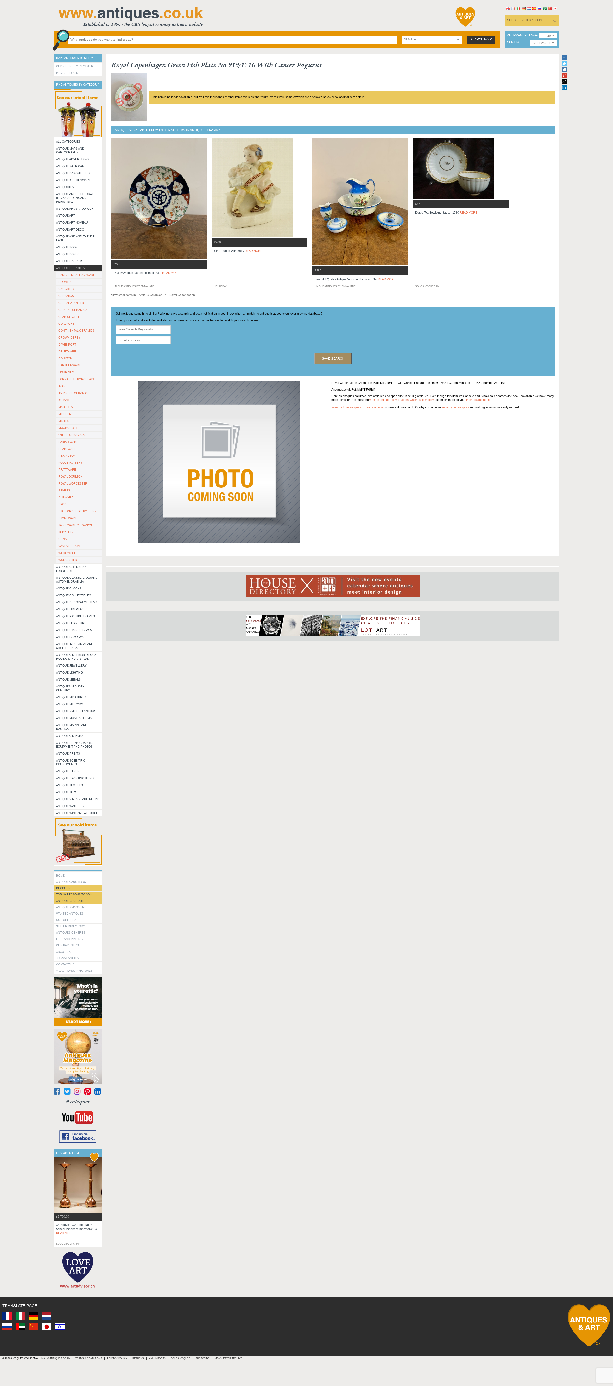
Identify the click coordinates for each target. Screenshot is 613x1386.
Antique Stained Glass (74, 630)
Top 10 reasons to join (74, 894)
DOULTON (65, 358)
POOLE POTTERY (70, 462)
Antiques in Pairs (69, 736)
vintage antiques (380, 400)
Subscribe (202, 1358)
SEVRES (64, 490)
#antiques (78, 1101)
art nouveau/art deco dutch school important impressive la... (77, 1229)
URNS (62, 539)
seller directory (70, 926)
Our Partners (67, 945)
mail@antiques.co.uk (55, 1358)
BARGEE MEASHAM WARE (76, 275)
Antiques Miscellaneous (76, 711)
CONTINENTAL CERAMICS (76, 330)
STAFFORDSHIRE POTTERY (77, 511)
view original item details (348, 97)
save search (333, 358)
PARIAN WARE (68, 442)
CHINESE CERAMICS (72, 310)
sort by (513, 42)
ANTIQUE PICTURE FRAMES (75, 616)
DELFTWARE (67, 351)
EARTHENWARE (69, 365)
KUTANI (63, 400)
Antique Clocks (68, 588)
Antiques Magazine (71, 907)
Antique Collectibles (73, 595)
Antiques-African (70, 166)
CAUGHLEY (66, 289)
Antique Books (67, 247)
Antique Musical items (74, 718)
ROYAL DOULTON (70, 476)
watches (415, 400)
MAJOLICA (65, 407)
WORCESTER (67, 560)
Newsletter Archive (228, 1358)
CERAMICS (66, 296)
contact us (65, 964)
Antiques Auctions (71, 882)
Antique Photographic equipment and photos (74, 744)
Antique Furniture (71, 623)
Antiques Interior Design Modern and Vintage (76, 656)
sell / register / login (524, 20)
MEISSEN (64, 414)
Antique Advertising (72, 159)
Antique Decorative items (76, 602)
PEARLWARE (67, 448)
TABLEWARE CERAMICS (75, 525)
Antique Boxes (67, 254)
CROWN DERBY (69, 337)
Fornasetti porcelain (76, 379)
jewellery (428, 400)
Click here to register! (75, 66)
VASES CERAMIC (70, 546)
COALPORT (66, 323)
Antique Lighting (69, 672)
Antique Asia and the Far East (75, 238)
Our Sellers (66, 920)
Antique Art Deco (70, 229)
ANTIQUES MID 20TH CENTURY (70, 688)
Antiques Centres (70, 932)
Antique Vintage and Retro (77, 799)
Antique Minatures (71, 697)
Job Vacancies (67, 958)
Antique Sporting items (75, 778)
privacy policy (117, 1358)
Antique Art (65, 215)
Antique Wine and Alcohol (77, 813)
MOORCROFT (67, 428)
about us (63, 951)
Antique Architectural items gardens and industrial (75, 197)
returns (138, 1358)
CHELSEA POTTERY (72, 303)
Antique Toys (66, 792)
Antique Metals (68, 679)
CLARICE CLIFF (69, 316)
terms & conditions (88, 1358)
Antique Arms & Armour (75, 208)
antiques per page (522, 34)
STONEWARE (67, 518)
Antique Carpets (69, 261)
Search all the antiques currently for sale (357, 407)
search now (481, 39)
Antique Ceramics (70, 268)
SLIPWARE (65, 497)
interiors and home (478, 400)
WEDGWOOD (67, 553)
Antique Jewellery (71, 665)
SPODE (63, 504)
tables (405, 400)
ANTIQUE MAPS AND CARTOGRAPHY (70, 150)
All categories (68, 141)
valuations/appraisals (74, 970)
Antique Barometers (73, 173)
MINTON (64, 421)
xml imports (157, 1358)
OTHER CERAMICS (71, 435)
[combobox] (432, 40)
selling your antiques (455, 407)
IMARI (62, 386)
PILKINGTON (67, 455)
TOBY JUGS (66, 532)
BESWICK (65, 282)
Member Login (67, 73)
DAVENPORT (67, 344)
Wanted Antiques (70, 913)
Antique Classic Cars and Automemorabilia (76, 579)
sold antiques (180, 1358)
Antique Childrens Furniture (71, 568)
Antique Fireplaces (71, 609)
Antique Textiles (69, 785)
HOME (60, 875)
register (63, 888)
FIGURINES (66, 372)
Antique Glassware (72, 637)
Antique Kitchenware (73, 180)
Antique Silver (67, 771)
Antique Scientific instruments (70, 762)
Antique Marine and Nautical (71, 727)
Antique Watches (70, 806)
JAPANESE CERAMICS (73, 393)
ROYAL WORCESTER (72, 483)
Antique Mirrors (69, 704)
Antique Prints (68, 753)
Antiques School (70, 901)
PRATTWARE (67, 469)
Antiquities (65, 187)
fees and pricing (69, 939)
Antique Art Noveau (72, 222)
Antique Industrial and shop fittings (74, 646)
